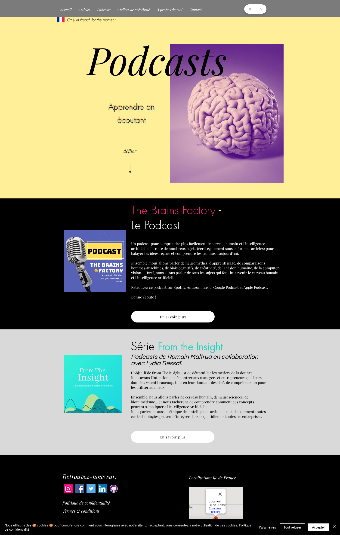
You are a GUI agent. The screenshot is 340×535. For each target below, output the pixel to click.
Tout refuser (292, 527)
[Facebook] (79, 488)
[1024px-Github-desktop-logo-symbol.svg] (113, 488)
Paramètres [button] (267, 527)
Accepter (318, 527)
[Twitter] (91, 488)
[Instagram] (68, 488)
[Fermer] (334, 527)
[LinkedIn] (102, 488)
